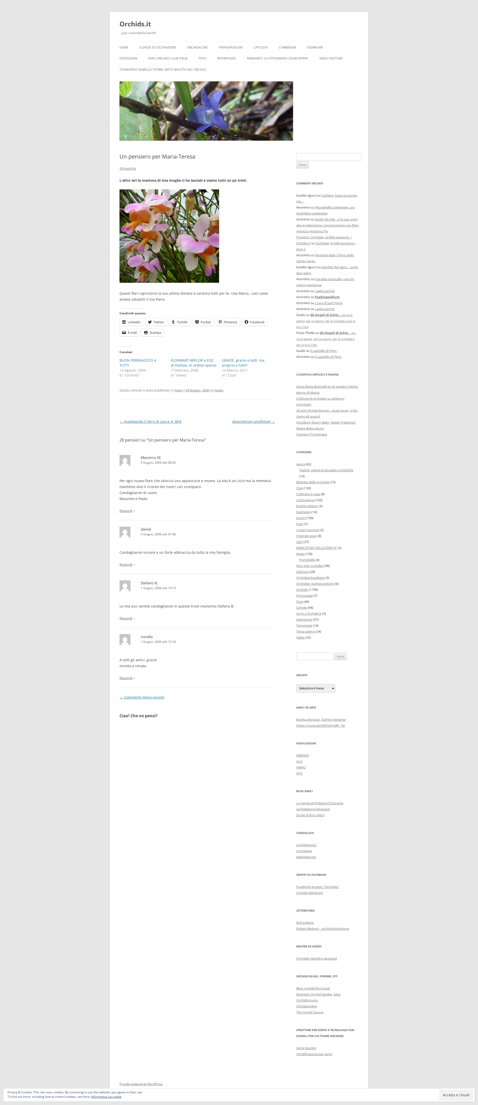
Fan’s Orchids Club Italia (168, 58)
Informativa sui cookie (106, 1097)
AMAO (301, 767)
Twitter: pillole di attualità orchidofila (326, 470)
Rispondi (126, 510)
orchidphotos (306, 845)
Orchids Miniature (309, 892)
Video (300, 637)
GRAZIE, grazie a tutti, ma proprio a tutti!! (243, 363)
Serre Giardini (306, 1048)
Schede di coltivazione (157, 47)
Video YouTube (331, 58)
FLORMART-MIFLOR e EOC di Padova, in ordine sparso (193, 363)
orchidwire (304, 851)
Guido (218, 390)
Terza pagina (305, 631)
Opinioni (302, 571)
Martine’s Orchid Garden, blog (318, 994)
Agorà (300, 464)
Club (299, 488)
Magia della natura (310, 428)
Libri (299, 542)
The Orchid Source (309, 1012)
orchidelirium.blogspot (313, 809)
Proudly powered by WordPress (141, 1084)
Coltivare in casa (308, 494)
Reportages (226, 58)
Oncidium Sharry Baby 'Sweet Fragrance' (326, 422)
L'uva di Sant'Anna (328, 303)
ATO (299, 773)
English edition (307, 506)
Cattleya (260, 47)
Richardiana (305, 922)
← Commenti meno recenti (142, 697)
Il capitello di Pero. (323, 350)
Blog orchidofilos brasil (313, 988)
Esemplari (315, 47)
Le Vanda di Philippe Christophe (319, 803)
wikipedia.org (306, 857)
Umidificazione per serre (314, 1054)
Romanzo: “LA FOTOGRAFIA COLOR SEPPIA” (277, 58)
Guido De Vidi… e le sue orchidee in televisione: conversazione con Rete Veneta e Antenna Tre (327, 225)
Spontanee (304, 619)
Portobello (307, 559)
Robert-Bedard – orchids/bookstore (322, 928)
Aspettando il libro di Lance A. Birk (150, 421)
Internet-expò (306, 536)
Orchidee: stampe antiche (315, 583)
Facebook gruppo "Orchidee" (317, 886)
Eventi (300, 518)
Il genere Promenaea (311, 434)
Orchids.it (135, 23)
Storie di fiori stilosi (310, 815)
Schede (301, 607)
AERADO (302, 755)
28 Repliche (128, 168)
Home (124, 47)
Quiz (299, 601)
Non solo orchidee (309, 565)
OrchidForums (307, 1000)
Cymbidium (287, 47)
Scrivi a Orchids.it (308, 613)
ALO (299, 761)
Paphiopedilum (230, 47)
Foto (202, 58)
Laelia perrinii (325, 291)
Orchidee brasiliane (310, 577)
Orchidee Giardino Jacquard (316, 958)
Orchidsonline (306, 1006)
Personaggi (304, 595)
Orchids (302, 589)
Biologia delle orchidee (312, 482)
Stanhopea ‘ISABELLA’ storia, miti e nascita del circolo (163, 69)
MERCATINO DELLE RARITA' (316, 548)
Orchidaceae (197, 47)
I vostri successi (307, 530)
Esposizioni (128, 58)
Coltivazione (305, 500)
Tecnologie (304, 625)
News (178, 390)
